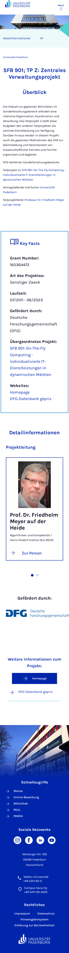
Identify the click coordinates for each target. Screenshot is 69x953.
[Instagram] (17, 840)
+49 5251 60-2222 (35, 892)
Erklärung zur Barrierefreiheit (34, 925)
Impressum (22, 913)
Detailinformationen (17, 38)
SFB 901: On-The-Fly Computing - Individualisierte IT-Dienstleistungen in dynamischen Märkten (34, 174)
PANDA (18, 816)
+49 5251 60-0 (32, 881)
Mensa (18, 791)
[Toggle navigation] (41, 38)
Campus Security (35, 888)
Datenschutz (46, 913)
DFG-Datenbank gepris (31, 398)
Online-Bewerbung (26, 797)
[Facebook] (29, 840)
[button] (32, 575)
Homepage (20, 392)
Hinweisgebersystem (34, 919)
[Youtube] (52, 840)
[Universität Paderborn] (35, 939)
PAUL (17, 809)
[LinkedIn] (40, 840)
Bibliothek (21, 803)
